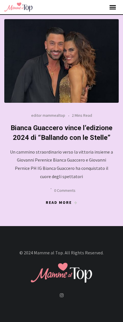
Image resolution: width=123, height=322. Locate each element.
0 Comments (65, 190)
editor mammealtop (48, 115)
